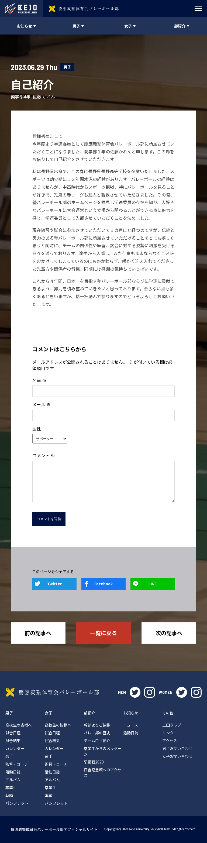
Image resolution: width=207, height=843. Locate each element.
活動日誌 (12, 772)
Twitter (54, 583)
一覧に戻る (103, 633)
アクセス (169, 740)
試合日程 (12, 732)
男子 (67, 67)
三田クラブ (171, 725)
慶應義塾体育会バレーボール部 (52, 692)
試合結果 (12, 740)
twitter (135, 692)
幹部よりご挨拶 (97, 725)
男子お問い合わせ (177, 748)
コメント (43, 455)
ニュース (130, 725)
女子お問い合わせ (177, 756)
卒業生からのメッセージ (103, 751)
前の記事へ (38, 633)
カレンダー (14, 748)
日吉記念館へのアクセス (102, 772)
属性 (36, 428)
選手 (9, 756)
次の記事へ (169, 633)
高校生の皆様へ (18, 725)
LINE (153, 583)
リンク (168, 732)
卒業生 (11, 787)
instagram (149, 692)
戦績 (9, 795)
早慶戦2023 (94, 762)
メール (41, 404)
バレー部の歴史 (97, 732)
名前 (39, 380)
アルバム (12, 779)
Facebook (103, 583)
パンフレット (16, 803)
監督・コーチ (16, 764)
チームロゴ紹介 (97, 740)
